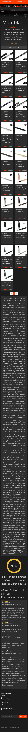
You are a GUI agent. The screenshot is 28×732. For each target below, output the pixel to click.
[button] (26, 15)
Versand (3, 697)
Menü (2, 11)
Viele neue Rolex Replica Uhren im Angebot (14, 1)
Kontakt (3, 695)
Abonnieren (23, 716)
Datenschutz (4, 702)
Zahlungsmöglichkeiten (7, 699)
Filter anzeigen (13, 47)
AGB (2, 704)
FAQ (2, 700)
